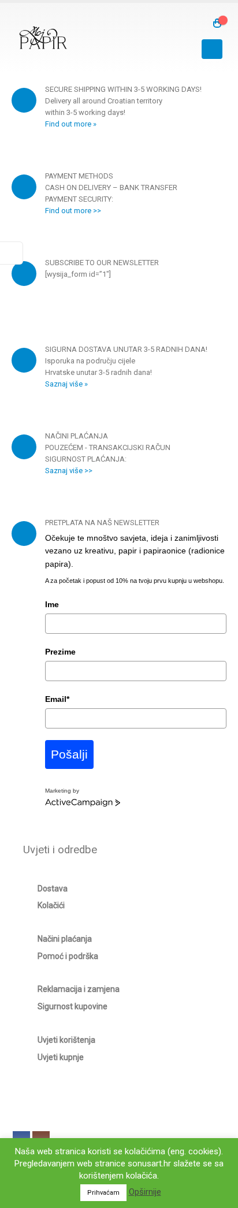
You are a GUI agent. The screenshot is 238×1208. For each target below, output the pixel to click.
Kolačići (51, 905)
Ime (52, 604)
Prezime (60, 651)
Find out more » (70, 124)
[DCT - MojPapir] (43, 37)
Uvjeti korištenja (66, 1040)
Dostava (53, 888)
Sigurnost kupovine (72, 1006)
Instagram (41, 1139)
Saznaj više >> (68, 470)
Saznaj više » (66, 384)
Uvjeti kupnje (61, 1057)
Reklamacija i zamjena (79, 989)
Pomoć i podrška (68, 956)
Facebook (21, 1139)
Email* (57, 699)
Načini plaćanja (65, 938)
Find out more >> (73, 210)
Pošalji (69, 754)
